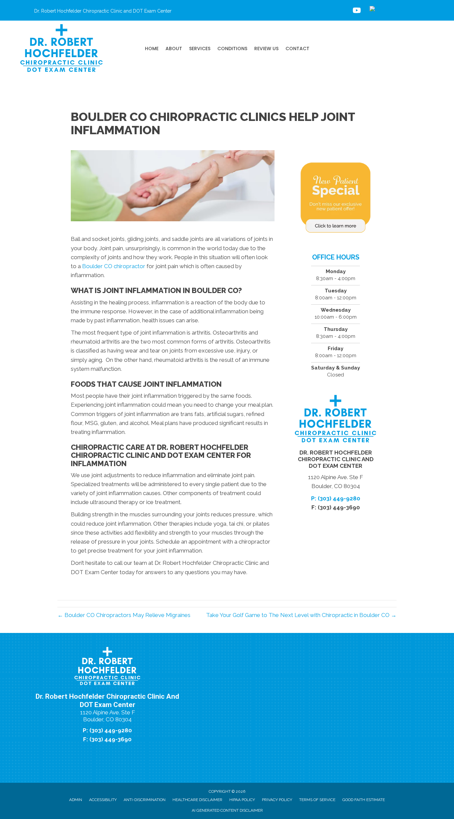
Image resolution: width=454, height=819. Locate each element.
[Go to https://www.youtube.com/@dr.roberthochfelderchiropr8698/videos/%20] (356, 11)
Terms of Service (317, 799)
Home (152, 48)
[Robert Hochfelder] (396, 10)
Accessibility (103, 799)
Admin (75, 799)
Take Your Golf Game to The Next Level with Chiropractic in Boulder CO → (301, 615)
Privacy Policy (277, 799)
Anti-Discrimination (145, 799)
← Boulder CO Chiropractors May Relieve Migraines (123, 615)
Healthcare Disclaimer (197, 799)
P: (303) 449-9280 (335, 498)
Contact (297, 48)
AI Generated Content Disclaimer (227, 810)
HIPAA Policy (242, 799)
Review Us (266, 48)
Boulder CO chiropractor (113, 266)
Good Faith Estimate (363, 799)
